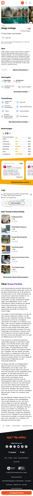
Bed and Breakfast (23, 458)
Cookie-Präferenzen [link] (16, 488)
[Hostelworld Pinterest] (22, 446)
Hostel (3, 26)
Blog (6, 458)
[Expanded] (3, 426)
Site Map (24, 484)
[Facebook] (7, 446)
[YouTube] (18, 446)
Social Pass (16, 461)
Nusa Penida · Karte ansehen (12, 33)
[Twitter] (10, 446)
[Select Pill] (22, 2)
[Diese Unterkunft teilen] (30, 23)
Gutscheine (28, 480)
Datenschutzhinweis (16, 477)
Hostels (10, 458)
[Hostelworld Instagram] (14, 446)
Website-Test (17, 484)
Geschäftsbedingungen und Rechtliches (13, 480)
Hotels (15, 458)
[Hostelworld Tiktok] (26, 446)
